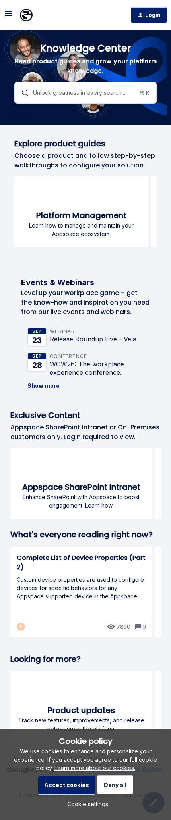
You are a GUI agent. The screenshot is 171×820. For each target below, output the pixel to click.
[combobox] (85, 93)
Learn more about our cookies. (94, 767)
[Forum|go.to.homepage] (26, 15)
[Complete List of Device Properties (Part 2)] (81, 592)
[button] (85, 804)
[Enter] (21, 93)
